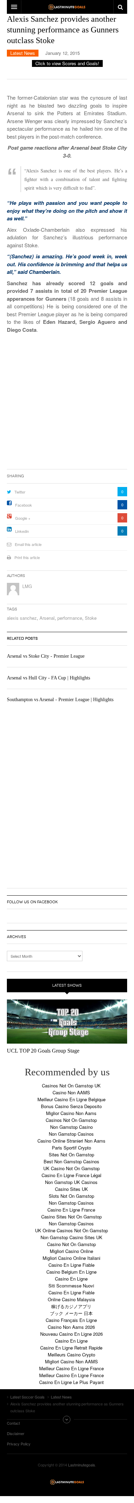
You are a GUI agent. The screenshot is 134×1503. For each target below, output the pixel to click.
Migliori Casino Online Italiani (71, 1258)
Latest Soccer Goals (67, 1482)
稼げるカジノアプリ (71, 1306)
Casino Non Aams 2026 (71, 1327)
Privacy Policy (19, 1443)
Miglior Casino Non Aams (71, 1113)
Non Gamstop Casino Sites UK (71, 1237)
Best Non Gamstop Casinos (71, 1161)
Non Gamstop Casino (71, 1127)
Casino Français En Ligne (71, 1320)
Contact (13, 1423)
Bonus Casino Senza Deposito (71, 1106)
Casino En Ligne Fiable (71, 1265)
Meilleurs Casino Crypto (71, 1354)
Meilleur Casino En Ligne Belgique (71, 1099)
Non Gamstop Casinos (71, 1134)
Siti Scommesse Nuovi (71, 1285)
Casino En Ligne (71, 1278)
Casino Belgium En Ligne (71, 1271)
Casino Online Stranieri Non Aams (71, 1140)
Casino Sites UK (71, 1189)
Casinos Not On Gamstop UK (71, 1085)
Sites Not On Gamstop (71, 1154)
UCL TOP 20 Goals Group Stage (43, 1051)
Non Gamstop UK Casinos (71, 1182)
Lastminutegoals (81, 1464)
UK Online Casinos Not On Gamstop (71, 1230)
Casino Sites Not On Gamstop (71, 1216)
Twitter (19, 492)
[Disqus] (67, 793)
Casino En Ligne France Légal (71, 1175)
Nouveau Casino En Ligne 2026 (71, 1334)
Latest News (22, 53)
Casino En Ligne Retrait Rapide (71, 1347)
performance (69, 618)
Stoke (91, 618)
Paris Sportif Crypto (71, 1147)
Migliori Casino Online (71, 1251)
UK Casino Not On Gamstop (71, 1168)
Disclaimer (15, 1433)
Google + (22, 518)
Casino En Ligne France (71, 1209)
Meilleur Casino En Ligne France (71, 1368)
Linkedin (22, 531)
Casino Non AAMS (71, 1092)
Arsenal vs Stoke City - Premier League (46, 656)
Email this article (28, 544)
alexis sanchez (22, 618)
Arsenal (47, 618)
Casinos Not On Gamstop (71, 1120)
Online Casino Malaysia (71, 1299)
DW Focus (67, 7)
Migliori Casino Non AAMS (71, 1361)
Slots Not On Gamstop (71, 1196)
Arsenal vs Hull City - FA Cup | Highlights (48, 677)
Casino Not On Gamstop (71, 1244)
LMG (27, 586)
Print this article (27, 557)
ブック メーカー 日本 (71, 1313)
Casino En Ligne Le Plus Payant (71, 1382)
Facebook (23, 505)
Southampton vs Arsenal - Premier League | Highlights (60, 699)
